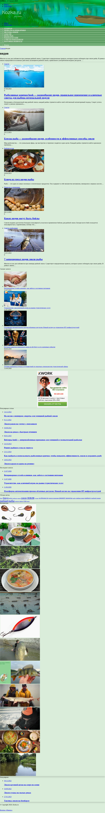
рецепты (69, 498)
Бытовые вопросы (13, 41)
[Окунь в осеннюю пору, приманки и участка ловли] (20, 683)
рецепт (62, 498)
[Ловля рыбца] (20, 568)
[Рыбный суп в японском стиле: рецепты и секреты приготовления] (20, 752)
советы (21, 501)
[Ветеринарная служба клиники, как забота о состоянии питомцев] (15, 286)
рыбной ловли (96, 498)
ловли (24, 498)
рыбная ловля (80, 498)
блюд (1, 498)
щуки (28, 501)
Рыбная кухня (11, 38)
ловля (30, 497)
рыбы (11, 500)
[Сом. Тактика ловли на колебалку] (20, 660)
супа (24, 501)
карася (19, 498)
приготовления (54, 498)
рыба (74, 498)
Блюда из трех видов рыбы (19, 179)
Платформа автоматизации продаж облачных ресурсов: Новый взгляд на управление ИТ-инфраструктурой (41, 327)
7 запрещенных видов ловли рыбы (23, 259)
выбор (11, 498)
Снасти (7, 34)
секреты (17, 501)
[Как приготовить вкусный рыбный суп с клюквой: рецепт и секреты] (20, 545)
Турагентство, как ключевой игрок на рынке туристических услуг (27, 308)
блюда (6, 498)
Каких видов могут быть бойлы (21, 218)
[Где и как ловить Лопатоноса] (20, 706)
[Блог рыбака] (11, 19)
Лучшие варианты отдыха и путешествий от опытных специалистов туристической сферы (36, 366)
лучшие (36, 498)
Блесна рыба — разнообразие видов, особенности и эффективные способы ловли (49, 138)
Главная (3, 48)
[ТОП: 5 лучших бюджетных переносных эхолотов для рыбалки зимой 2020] (20, 729)
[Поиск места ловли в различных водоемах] (18, 775)
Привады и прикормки (15, 30)
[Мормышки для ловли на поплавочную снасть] (18, 522)
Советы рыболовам (13, 39)
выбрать (15, 498)
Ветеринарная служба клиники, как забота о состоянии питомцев (27, 288)
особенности (43, 498)
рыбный (4, 501)
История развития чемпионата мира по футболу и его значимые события (29, 347)
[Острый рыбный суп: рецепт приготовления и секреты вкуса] (20, 591)
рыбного (88, 498)
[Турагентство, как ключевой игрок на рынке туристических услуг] (15, 306)
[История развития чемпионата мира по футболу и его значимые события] (15, 345)
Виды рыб (8, 36)
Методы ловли (11, 32)
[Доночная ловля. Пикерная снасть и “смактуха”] (20, 614)
